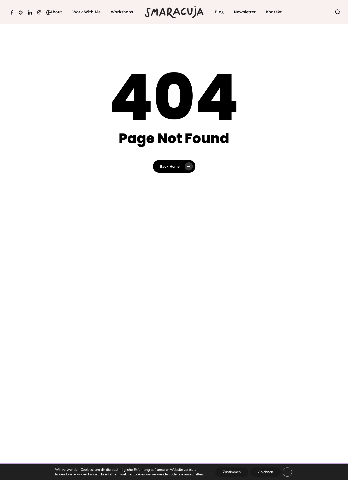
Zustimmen (232, 472)
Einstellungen (76, 474)
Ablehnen (265, 472)
